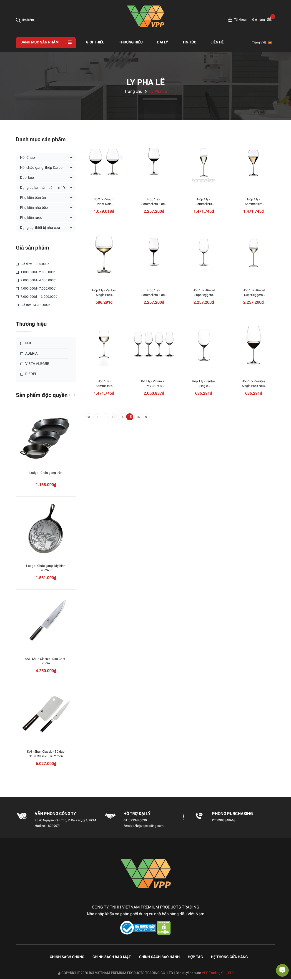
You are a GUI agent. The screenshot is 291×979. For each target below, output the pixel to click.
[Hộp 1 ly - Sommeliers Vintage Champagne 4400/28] (203, 162)
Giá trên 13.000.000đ (35, 305)
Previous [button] (69, 395)
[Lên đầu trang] (8, 957)
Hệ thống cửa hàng (229, 957)
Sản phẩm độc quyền (42, 395)
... (105, 417)
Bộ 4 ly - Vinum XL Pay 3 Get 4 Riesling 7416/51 (153, 385)
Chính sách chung (67, 957)
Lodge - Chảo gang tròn (46, 472)
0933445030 (138, 820)
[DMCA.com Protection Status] (164, 927)
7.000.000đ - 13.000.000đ (38, 296)
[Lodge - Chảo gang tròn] (46, 436)
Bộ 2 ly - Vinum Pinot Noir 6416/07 (104, 203)
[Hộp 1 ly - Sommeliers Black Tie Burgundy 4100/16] (153, 162)
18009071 (53, 826)
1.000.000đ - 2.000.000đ (37, 272)
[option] (46, 595)
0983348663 (226, 820)
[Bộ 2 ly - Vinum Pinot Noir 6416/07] (104, 162)
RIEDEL (30, 374)
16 (138, 417)
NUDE (29, 343)
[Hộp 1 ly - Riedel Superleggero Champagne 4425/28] (253, 253)
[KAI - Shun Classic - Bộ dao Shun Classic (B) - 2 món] (46, 715)
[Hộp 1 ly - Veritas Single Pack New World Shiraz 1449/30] (253, 344)
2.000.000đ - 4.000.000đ (37, 280)
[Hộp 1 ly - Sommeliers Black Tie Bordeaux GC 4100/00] (153, 253)
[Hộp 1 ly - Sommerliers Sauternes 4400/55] (253, 162)
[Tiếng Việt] (272, 42)
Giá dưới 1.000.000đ (34, 264)
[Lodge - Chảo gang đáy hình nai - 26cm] (46, 529)
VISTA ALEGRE (36, 363)
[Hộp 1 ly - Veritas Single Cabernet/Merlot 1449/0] (203, 344)
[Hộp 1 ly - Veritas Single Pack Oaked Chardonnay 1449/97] (104, 253)
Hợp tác (195, 957)
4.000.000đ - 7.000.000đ (37, 288)
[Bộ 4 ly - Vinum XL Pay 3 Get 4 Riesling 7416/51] (153, 344)
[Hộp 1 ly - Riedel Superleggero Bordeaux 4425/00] (203, 253)
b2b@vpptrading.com (148, 826)
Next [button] (74, 395)
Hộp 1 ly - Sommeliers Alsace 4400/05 (104, 385)
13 (113, 417)
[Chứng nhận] (138, 927)
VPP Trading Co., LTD (218, 973)
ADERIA (31, 353)
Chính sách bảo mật (112, 957)
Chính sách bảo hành (159, 957)
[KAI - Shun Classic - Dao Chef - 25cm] (46, 622)
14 (121, 417)
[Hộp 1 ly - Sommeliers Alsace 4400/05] (104, 344)
